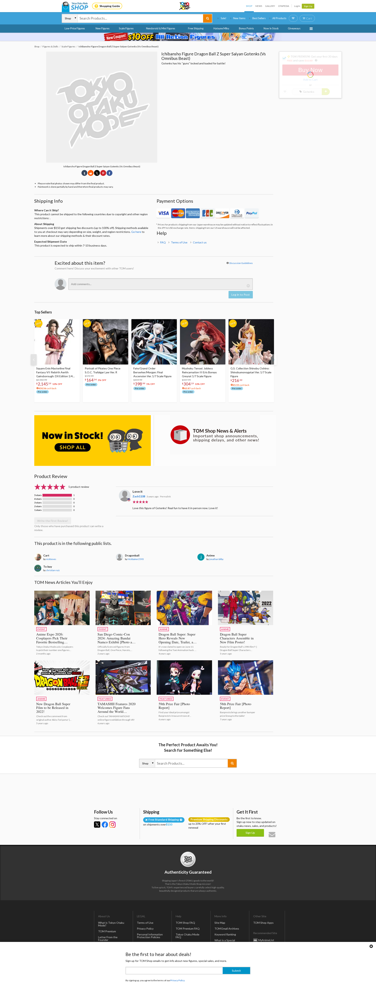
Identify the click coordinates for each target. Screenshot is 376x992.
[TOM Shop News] (215, 434)
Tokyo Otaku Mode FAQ (187, 936)
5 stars (38, 495)
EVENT (41, 629)
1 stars (38, 510)
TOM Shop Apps (263, 922)
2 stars (38, 506)
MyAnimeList (266, 940)
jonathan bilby (216, 559)
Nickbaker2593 (136, 559)
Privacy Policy (145, 928)
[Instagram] (112, 824)
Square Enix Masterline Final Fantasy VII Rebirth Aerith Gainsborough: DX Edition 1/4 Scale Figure (54, 372)
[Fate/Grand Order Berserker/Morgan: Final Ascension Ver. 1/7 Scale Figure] (154, 342)
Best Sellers (259, 18)
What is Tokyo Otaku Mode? (111, 924)
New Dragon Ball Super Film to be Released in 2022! (53, 707)
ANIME (164, 629)
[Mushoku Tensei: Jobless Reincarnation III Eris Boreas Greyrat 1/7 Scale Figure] (202, 342)
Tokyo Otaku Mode (185, 6)
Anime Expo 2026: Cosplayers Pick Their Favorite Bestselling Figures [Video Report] (52, 640)
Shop (249, 6)
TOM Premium (107, 931)
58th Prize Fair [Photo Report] (235, 705)
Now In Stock (271, 28)
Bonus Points (246, 28)
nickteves (51, 559)
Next (274, 359)
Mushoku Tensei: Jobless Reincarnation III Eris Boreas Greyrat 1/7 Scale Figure (199, 372)
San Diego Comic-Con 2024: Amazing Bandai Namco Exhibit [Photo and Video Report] (117, 640)
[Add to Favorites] (75, 323)
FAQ (163, 242)
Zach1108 (139, 496)
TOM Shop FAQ (185, 922)
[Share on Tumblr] (84, 173)
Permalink (165, 496)
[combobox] (140, 18)
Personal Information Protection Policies (150, 936)
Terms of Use (179, 242)
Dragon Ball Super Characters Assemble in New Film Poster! (237, 638)
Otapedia (283, 6)
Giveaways (294, 28)
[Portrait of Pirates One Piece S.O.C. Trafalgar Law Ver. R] (105, 342)
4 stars (38, 499)
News (258, 6)
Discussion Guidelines (241, 263)
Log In (297, 6)
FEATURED (105, 698)
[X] (97, 824)
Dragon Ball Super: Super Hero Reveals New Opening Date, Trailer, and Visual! (178, 640)
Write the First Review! (52, 520)
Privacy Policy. (177, 980)
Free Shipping (195, 28)
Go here (136, 231)
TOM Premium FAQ (188, 928)
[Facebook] (105, 824)
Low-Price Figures (75, 28)
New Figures (102, 28)
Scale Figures (126, 28)
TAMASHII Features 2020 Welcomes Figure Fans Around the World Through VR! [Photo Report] (117, 711)
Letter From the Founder (108, 938)
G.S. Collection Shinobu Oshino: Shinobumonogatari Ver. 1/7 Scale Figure (250, 372)
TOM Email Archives (226, 928)
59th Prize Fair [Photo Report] (174, 705)
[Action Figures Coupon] (188, 37)
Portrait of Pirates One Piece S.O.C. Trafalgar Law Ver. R (102, 370)
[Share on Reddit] (91, 173)
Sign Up (308, 6)
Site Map (219, 922)
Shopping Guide (109, 6)
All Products (279, 18)
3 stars (38, 502)
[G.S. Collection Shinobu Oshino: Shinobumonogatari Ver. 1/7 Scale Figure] (251, 342)
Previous (34, 359)
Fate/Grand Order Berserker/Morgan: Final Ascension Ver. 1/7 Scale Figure (152, 372)
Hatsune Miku (221, 28)
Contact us (200, 242)
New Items (239, 18)
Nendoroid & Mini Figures (160, 28)
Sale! (223, 18)
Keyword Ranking (225, 934)
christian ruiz (53, 570)
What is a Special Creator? (224, 942)
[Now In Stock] (92, 440)
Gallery (270, 6)
